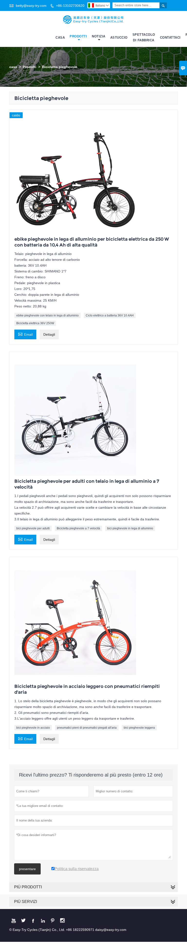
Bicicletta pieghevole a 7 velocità (78, 528)
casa (13, 67)
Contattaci (170, 37)
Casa (60, 37)
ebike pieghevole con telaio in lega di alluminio (47, 315)
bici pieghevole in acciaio (33, 727)
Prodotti (78, 36)
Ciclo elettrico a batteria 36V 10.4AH (110, 315)
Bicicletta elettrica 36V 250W (35, 323)
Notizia (98, 36)
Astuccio (119, 37)
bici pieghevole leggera (139, 727)
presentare (27, 869)
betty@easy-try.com (31, 6)
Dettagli (49, 334)
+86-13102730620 (70, 6)
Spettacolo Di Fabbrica (143, 37)
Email (25, 333)
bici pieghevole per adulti (33, 528)
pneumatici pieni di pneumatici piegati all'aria (87, 727)
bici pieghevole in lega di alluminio (130, 528)
